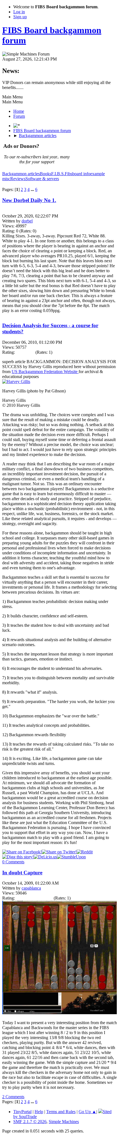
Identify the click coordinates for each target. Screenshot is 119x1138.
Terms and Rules (61, 1111)
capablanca (31, 888)
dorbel (27, 221)
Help (39, 1111)
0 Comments (13, 861)
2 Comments (13, 1096)
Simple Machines (64, 1121)
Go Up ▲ (87, 1111)
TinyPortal (22, 1111)
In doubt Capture (22, 872)
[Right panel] (16, 125)
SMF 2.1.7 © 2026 (29, 1121)
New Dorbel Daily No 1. (29, 200)
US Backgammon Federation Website (45, 371)
